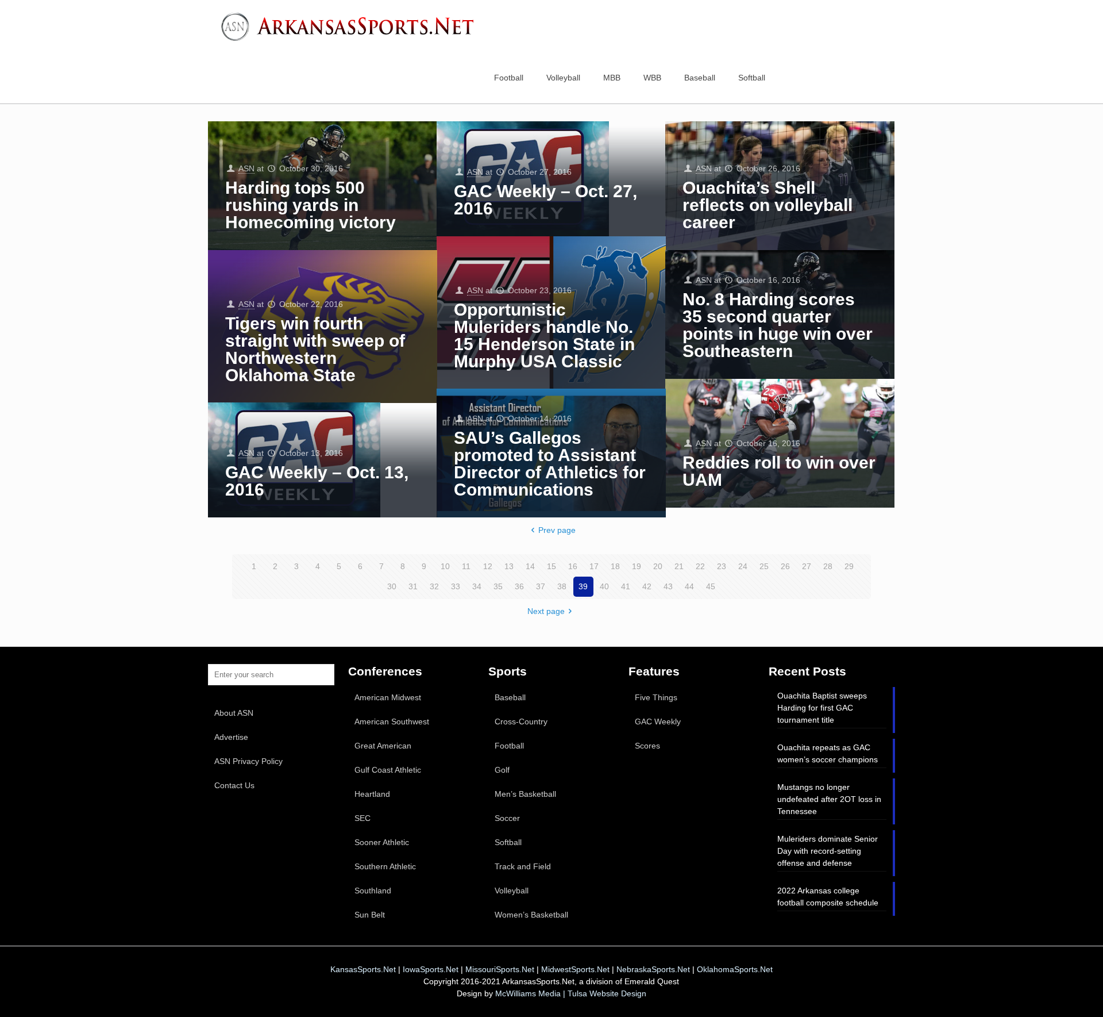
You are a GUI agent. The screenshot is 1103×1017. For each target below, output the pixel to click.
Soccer (507, 818)
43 (668, 586)
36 (519, 586)
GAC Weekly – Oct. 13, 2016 (316, 481)
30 (391, 586)
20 (657, 566)
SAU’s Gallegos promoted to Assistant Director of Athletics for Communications (550, 463)
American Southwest (391, 721)
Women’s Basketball (531, 914)
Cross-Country (521, 721)
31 (413, 586)
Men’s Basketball (525, 794)
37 (540, 586)
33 (455, 586)
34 (476, 586)
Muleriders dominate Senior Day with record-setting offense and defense (827, 851)
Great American (382, 745)
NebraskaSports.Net (653, 969)
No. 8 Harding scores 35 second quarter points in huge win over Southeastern (777, 325)
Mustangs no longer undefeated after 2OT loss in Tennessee (829, 799)
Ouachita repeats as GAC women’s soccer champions (827, 753)
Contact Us (234, 785)
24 (742, 566)
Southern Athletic (385, 866)
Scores (647, 745)
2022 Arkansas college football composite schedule (827, 896)
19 (636, 566)
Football (509, 745)
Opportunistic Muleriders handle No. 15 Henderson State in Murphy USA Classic (544, 335)
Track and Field (523, 866)
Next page (546, 611)
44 (689, 586)
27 (806, 566)
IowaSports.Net (430, 969)
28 (827, 566)
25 (764, 566)
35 (498, 586)
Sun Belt (369, 914)
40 (604, 586)
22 (700, 566)
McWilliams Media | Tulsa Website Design (570, 993)
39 (583, 586)
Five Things (656, 697)
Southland (372, 890)
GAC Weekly (658, 721)
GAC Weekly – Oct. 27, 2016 (545, 200)
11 (466, 566)
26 (785, 566)
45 (710, 586)
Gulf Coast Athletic (387, 769)
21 (679, 566)
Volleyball (512, 890)
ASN (246, 168)
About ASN (233, 712)
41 (625, 586)
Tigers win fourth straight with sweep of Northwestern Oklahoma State (315, 349)
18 (615, 566)
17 (594, 566)
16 (572, 566)
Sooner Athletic (381, 842)
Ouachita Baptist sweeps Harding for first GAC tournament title (822, 707)
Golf (502, 769)
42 (646, 586)
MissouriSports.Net (499, 969)
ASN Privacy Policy (248, 761)
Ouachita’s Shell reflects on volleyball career (767, 205)
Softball (508, 842)
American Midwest (387, 697)
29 (849, 566)
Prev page (557, 530)
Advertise (231, 737)
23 (721, 566)
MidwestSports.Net (575, 969)
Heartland (372, 794)
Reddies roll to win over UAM (779, 471)
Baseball (510, 697)
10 (445, 566)
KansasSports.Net (363, 969)
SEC (362, 818)
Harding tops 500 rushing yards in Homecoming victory (310, 205)
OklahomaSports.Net (735, 969)
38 (561, 586)
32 (434, 586)
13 (509, 566)
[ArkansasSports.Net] (351, 26)
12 (487, 566)
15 (551, 566)
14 (530, 566)
